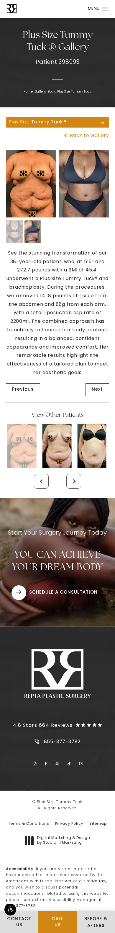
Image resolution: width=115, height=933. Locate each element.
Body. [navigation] (52, 91)
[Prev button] (41, 481)
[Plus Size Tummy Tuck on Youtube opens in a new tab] (57, 763)
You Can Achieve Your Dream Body (57, 551)
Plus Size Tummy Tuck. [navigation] (74, 91)
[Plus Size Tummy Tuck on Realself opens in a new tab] (80, 763)
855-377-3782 (21, 906)
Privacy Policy (69, 824)
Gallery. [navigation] (40, 91)
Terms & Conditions (28, 824)
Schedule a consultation (63, 592)
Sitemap (98, 824)
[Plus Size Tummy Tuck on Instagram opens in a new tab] (34, 763)
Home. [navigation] (28, 91)
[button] (10, 909)
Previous (23, 389)
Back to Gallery (88, 135)
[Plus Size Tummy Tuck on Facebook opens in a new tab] (46, 763)
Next (97, 389)
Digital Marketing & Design (63, 840)
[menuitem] (34, 763)
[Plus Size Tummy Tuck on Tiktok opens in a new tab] (69, 763)
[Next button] (73, 481)
